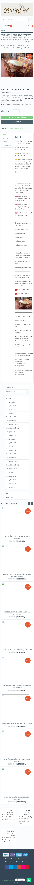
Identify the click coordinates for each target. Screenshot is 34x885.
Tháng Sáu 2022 (11, 480)
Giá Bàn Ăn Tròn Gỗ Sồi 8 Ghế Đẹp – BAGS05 (17, 650)
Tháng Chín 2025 (11, 435)
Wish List (7, 26)
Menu (3, 30)
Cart (29, 26)
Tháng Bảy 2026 (11, 406)
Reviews (6, 145)
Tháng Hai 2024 (11, 454)
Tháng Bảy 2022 (11, 476)
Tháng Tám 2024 (11, 446)
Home (2, 45)
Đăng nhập (9, 497)
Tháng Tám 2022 (11, 472)
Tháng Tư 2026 (10, 409)
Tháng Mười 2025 (11, 431)
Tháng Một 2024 (11, 457)
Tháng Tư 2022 (10, 487)
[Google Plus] (19, 867)
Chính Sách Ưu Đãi (6, 140)
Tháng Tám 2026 (11, 402)
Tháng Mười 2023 (11, 468)
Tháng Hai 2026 (11, 417)
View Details (17, 518)
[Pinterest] (27, 867)
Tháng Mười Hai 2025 (12, 424)
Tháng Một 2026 (11, 420)
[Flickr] (23, 867)
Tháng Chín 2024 (11, 443)
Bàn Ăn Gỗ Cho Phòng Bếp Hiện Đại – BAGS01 (17, 723)
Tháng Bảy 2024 (11, 450)
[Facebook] (7, 867)
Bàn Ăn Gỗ (10, 45)
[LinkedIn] (15, 867)
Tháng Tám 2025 (11, 439)
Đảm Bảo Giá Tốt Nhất (27, 812)
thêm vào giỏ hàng (17, 117)
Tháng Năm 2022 (11, 483)
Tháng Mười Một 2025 (12, 428)
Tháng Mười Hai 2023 (12, 461)
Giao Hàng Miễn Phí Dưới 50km (11, 833)
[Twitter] (11, 867)
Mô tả (4, 134)
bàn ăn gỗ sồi (20, 45)
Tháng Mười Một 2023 (12, 465)
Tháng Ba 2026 (10, 413)
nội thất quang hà (6, 880)
